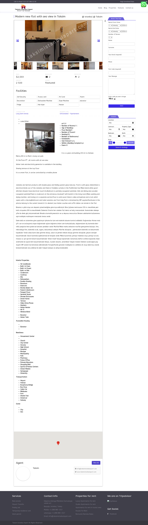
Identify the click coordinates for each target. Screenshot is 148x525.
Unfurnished (64, 114)
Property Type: (126, 126)
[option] (58, 40)
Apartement (74, 114)
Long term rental (22, 114)
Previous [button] (18, 41)
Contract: (111, 126)
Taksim (99, 17)
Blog (105, 8)
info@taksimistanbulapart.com (87, 469)
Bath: (124, 133)
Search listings (122, 147)
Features (121, 8)
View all (96, 463)
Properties (112, 8)
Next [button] (99, 41)
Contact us (129, 8)
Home (100, 8)
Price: (109, 139)
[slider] (114, 143)
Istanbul (89, 17)
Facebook (113, 514)
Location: (111, 120)
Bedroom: (111, 133)
